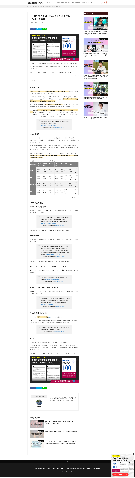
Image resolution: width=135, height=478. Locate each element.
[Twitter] (39, 29)
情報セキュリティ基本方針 (93, 468)
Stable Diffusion (76, 2)
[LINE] (44, 29)
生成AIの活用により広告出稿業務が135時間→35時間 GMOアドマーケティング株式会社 (95, 97)
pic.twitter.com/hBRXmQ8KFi (48, 125)
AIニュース (90, 2)
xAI (78, 75)
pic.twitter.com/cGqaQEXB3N (52, 279)
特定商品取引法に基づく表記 (78, 468)
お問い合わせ (38, 468)
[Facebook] (33, 29)
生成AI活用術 (60, 2)
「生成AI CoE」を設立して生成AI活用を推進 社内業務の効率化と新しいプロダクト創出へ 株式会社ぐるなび (95, 33)
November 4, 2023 (58, 331)
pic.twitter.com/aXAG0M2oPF (48, 223)
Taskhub (104, 2)
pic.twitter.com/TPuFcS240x (48, 304)
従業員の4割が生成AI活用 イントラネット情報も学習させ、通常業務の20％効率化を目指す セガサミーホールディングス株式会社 (96, 77)
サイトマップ (46, 468)
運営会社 (66, 468)
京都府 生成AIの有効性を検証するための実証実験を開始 (61, 431)
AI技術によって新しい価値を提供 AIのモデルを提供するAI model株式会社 (95, 118)
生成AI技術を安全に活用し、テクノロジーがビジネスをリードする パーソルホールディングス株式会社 (95, 55)
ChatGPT (67, 2)
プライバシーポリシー (57, 468)
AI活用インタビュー (51, 2)
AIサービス (84, 2)
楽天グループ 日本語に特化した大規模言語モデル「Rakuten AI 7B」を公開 (59, 422)
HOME (30, 6)
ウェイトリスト (53, 317)
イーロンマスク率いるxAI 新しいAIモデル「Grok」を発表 (50, 6)
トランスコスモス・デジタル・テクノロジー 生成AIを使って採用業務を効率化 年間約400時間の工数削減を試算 (61, 442)
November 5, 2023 (58, 127)
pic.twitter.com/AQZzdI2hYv (53, 254)
